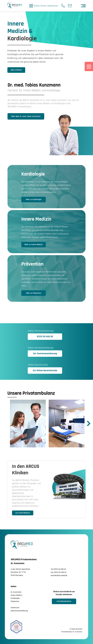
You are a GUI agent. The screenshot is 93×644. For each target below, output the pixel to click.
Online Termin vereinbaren (46, 5)
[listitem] (46, 186)
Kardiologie (15, 598)
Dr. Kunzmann (16, 592)
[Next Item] (89, 423)
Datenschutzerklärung (19, 610)
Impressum (15, 607)
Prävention (15, 601)
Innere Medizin (16, 595)
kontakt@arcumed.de (59, 575)
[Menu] (83, 6)
